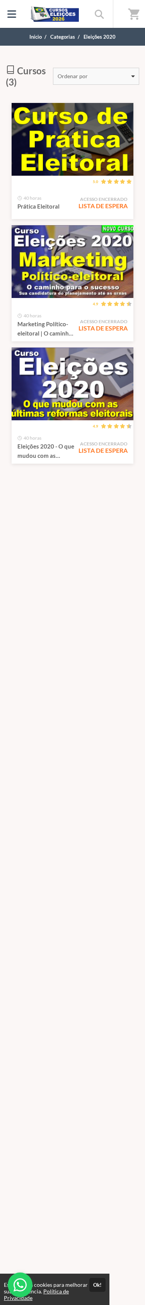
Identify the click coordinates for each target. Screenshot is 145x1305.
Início (35, 37)
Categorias (62, 37)
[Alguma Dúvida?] (20, 1284)
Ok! (97, 1285)
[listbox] (96, 76)
